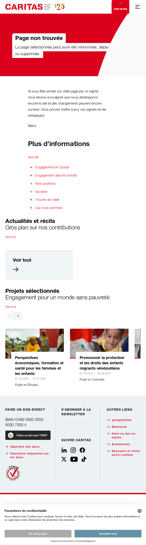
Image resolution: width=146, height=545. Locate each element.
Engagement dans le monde (56, 175)
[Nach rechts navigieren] (18, 316)
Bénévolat (119, 427)
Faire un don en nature (123, 436)
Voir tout (10, 236)
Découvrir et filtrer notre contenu (126, 453)
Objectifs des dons (25, 447)
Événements (121, 444)
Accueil (33, 157)
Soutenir (41, 192)
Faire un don (120, 9)
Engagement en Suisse (52, 167)
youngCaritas (122, 420)
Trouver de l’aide (47, 200)
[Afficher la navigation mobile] (138, 7)
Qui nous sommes (48, 208)
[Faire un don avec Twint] (28, 435)
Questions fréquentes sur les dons (29, 456)
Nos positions (45, 183)
